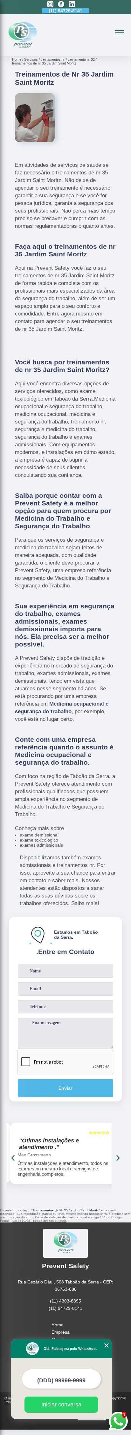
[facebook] (61, 4)
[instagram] (50, 4)
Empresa (61, 1332)
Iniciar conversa (61, 1404)
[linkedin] (72, 4)
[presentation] (13, 1157)
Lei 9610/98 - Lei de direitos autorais (39, 1220)
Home (58, 1324)
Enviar (65, 1088)
